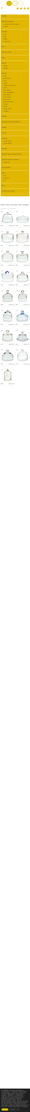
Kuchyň (4, 63)
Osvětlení (4, 138)
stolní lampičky (7, 143)
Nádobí (5, 65)
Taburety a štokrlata (9, 85)
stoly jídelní (6, 90)
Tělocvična (6, 162)
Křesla (5, 83)
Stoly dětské (7, 94)
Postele (5, 104)
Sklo (4, 175)
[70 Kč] (22, 355)
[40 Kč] (7, 276)
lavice (5, 87)
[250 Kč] (7, 375)
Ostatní (4, 132)
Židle (4, 36)
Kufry (3, 57)
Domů (3, 204)
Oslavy (8, 204)
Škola (3, 185)
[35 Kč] (22, 296)
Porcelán (4, 148)
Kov (4, 180)
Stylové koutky (6, 167)
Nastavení (13, 1109)
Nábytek (5, 68)
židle (4, 76)
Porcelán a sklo (16, 204)
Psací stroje (6, 41)
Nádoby (4, 116)
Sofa (4, 80)
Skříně (5, 106)
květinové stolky (8, 101)
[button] (2, 211)
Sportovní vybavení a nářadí (10, 159)
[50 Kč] (7, 256)
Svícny (3, 173)
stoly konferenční (8, 92)
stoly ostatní (7, 97)
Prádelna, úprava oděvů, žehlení (11, 154)
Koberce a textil (6, 52)
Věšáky (5, 39)
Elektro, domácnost (8, 21)
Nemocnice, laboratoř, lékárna (11, 121)
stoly (4, 34)
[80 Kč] (7, 237)
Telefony (6, 26)
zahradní (5, 111)
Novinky (4, 16)
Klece (3, 46)
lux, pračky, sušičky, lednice (11, 24)
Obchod (4, 127)
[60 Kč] (7, 217)
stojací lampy (7, 141)
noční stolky (7, 99)
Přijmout (5, 1109)
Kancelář (4, 31)
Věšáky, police (7, 108)
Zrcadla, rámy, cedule (8, 191)
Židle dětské (6, 78)
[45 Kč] (22, 256)
